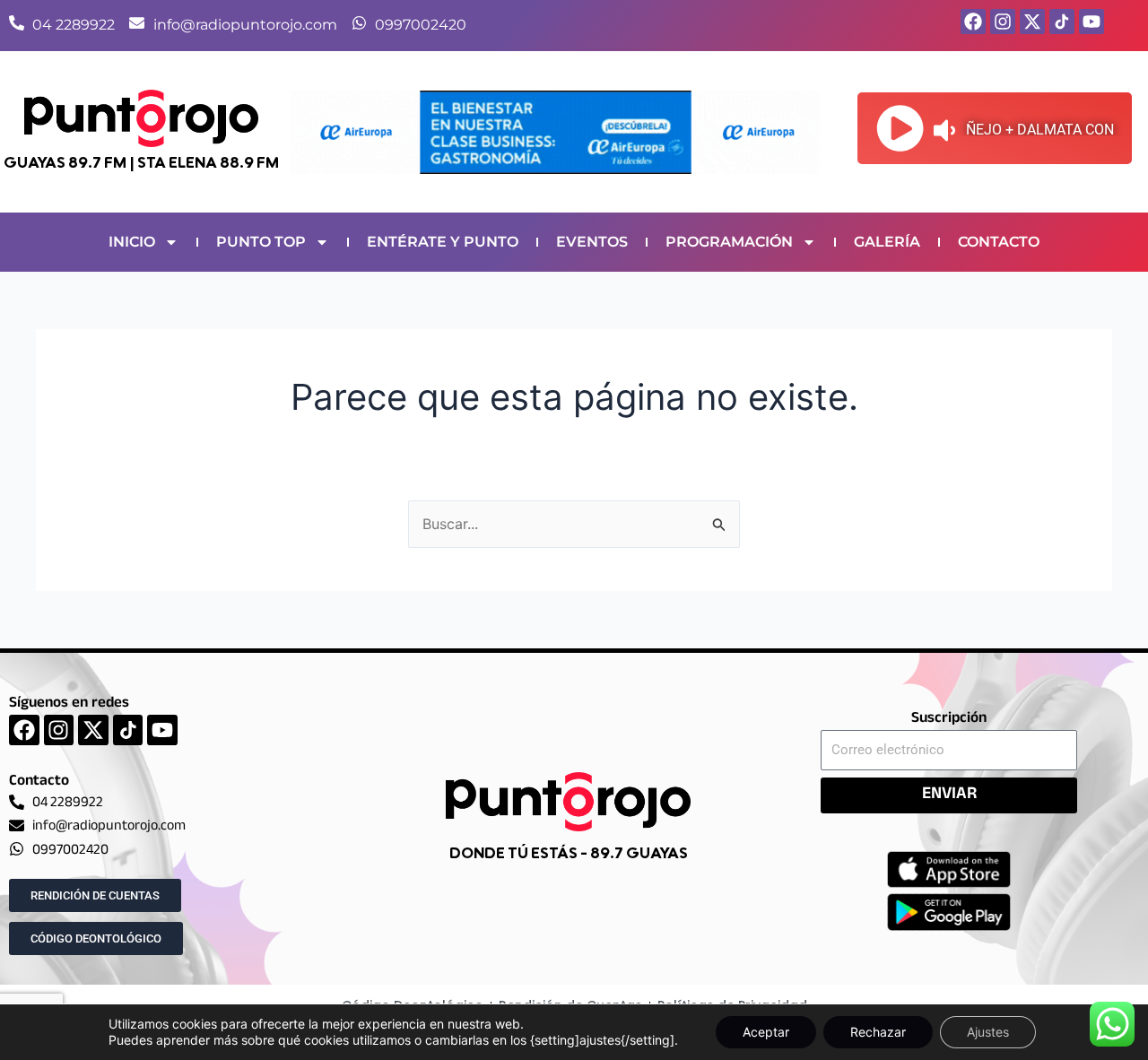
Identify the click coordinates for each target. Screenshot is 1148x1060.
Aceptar (766, 1031)
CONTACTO (998, 241)
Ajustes (988, 1031)
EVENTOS (592, 241)
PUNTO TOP (261, 241)
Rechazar (878, 1031)
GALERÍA (887, 241)
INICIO (132, 241)
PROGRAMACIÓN (729, 241)
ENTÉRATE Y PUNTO (442, 241)
